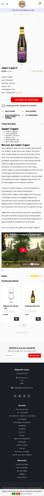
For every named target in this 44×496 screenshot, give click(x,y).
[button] (20, 325)
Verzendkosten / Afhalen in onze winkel (22, 416)
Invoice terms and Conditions (22, 455)
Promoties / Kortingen (22, 451)
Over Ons (22, 432)
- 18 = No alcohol (22, 413)
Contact (22, 435)
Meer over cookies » (27, 493)
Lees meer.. (19, 93)
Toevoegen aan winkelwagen (27, 100)
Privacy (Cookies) (22, 445)
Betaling (22, 429)
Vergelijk (22, 474)
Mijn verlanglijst (22, 471)
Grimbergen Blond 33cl (32, 306)
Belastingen (22, 442)
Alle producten (22, 477)
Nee (18, 493)
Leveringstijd (22, 419)
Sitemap (22, 448)
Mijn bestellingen (22, 468)
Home (15, 14)
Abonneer (35, 355)
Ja (13, 493)
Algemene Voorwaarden (22, 439)
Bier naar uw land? (22, 409)
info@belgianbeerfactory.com (23, 388)
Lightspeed (37, 488)
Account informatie (22, 464)
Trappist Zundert (22, 332)
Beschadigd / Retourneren (22, 422)
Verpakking (22, 426)
